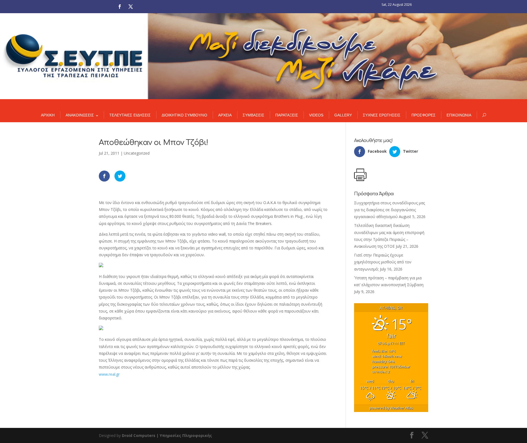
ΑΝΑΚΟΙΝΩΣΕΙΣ (80, 115)
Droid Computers (138, 435)
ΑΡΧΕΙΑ (225, 115)
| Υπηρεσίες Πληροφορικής (184, 435)
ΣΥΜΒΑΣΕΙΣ (253, 115)
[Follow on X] (130, 6)
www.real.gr (109, 374)
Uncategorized (137, 153)
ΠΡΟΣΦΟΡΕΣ (423, 115)
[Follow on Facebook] (119, 6)
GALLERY (343, 115)
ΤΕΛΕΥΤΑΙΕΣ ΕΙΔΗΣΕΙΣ (130, 115)
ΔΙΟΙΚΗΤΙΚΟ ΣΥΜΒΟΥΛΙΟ (184, 115)
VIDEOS (316, 115)
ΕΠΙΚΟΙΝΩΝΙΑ (459, 115)
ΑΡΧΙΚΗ (48, 115)
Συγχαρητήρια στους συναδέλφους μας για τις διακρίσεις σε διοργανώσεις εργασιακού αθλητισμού (389, 209)
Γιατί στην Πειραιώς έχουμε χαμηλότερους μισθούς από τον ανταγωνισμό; (382, 261)
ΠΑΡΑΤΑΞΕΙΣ (286, 115)
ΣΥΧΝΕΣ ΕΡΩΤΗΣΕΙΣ (381, 115)
